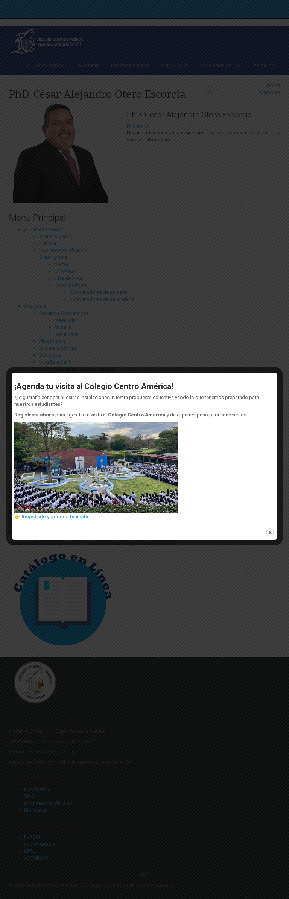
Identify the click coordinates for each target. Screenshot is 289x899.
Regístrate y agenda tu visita (54, 516)
